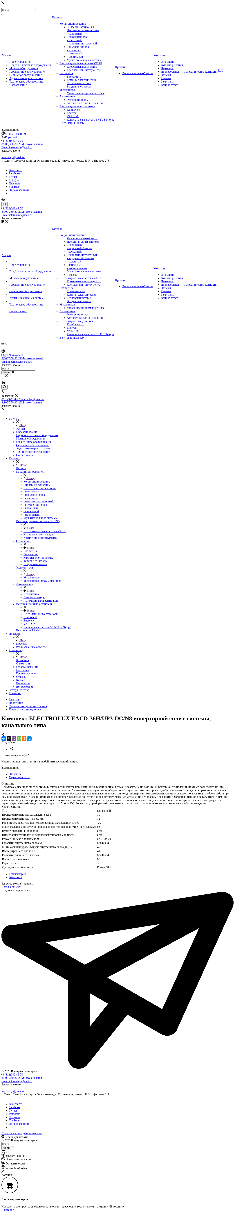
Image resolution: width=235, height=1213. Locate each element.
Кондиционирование (72, 23)
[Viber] (14, 738)
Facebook (14, 173)
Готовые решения (172, 65)
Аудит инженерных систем (26, 78)
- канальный (74, 53)
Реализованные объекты (137, 73)
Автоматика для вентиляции (85, 103)
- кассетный (74, 40)
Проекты (120, 67)
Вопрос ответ (169, 84)
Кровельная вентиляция (82, 66)
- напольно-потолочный (82, 43)
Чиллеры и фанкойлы (80, 26)
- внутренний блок (78, 46)
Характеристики (19, 777)
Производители (170, 71)
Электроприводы (77, 99)
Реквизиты (167, 81)
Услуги (6, 55)
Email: (16, 147)
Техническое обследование (26, 81)
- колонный (74, 50)
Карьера (166, 78)
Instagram (14, 180)
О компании (168, 61)
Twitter (13, 176)
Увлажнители (67, 89)
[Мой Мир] (29, 738)
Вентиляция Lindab (71, 122)
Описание (15, 774)
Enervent (72, 113)
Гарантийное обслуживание (27, 71)
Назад (23, 425)
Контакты (211, 71)
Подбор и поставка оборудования (30, 65)
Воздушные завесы (79, 86)
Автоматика (67, 96)
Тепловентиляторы (79, 83)
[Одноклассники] (24, 738)
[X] (9, 738)
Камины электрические (81, 79)
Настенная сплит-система (83, 30)
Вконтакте (15, 170)
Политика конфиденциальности (21, 1133)
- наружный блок (77, 36)
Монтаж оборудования (23, 68)
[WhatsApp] (19, 738)
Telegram (14, 183)
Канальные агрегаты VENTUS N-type (90, 119)
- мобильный (75, 56)
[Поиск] (2, 14)
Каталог (57, 17)
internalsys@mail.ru (13, 157)
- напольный (75, 33)
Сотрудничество (194, 71)
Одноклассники (19, 190)
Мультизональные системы (84, 60)
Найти (6, 372)
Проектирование (19, 61)
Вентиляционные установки (77, 106)
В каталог (7, 1209)
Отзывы (166, 74)
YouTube (14, 186)
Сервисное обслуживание (25, 74)
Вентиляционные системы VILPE (80, 63)
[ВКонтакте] (3, 738)
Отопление (66, 73)
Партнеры (167, 68)
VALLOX (73, 116)
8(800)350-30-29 (22, 144)
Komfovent (73, 109)
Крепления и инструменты (84, 70)
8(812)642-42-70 (13, 140)
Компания (159, 55)
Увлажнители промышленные (85, 93)
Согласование (18, 84)
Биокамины (74, 76)
